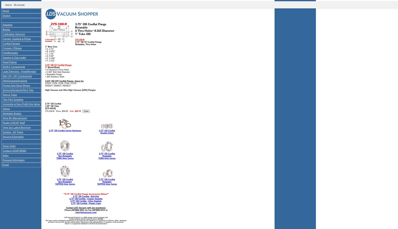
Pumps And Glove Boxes (16, 85)
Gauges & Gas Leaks (14, 57)
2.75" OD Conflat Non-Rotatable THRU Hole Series (65, 156)
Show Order (9, 146)
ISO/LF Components (13, 67)
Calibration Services (13, 34)
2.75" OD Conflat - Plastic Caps (86, 203)
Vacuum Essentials (13, 137)
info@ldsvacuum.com (86, 212)
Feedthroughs (10, 53)
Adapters (7, 25)
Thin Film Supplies (12, 99)
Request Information (13, 160)
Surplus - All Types (12, 132)
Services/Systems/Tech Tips (17, 90)
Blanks (6, 29)
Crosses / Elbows (12, 48)
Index (5, 155)
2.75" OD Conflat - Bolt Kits (86, 196)
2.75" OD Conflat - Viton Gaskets (86, 201)
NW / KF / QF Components (17, 76)
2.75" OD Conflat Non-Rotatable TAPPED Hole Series (65, 181)
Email (5, 165)
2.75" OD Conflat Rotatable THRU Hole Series (107, 156)
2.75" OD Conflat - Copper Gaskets (85, 199)
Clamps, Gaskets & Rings (16, 39)
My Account (19, 5)
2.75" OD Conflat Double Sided (107, 132)
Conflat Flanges (11, 43)
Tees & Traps (9, 95)
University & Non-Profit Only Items (21, 104)
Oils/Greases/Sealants (14, 81)
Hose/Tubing (9, 62)
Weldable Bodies (11, 113)
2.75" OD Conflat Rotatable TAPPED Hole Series (107, 181)
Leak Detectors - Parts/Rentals (19, 71)
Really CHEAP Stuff (13, 123)
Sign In (8, 5)
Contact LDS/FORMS (14, 151)
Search (6, 15)
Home (5, 11)
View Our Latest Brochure (16, 127)
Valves (6, 109)
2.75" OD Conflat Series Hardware (65, 131)
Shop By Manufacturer (14, 118)
